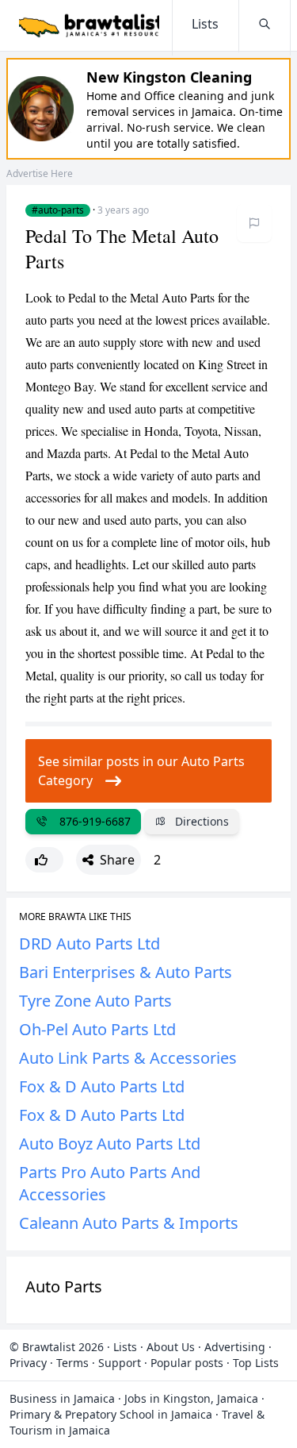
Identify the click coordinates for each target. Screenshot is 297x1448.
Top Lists (256, 1362)
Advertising (234, 1346)
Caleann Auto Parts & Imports (128, 1223)
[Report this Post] (254, 223)
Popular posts (186, 1362)
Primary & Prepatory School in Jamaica (111, 1414)
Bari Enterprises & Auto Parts (125, 972)
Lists (125, 1346)
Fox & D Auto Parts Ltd (102, 1086)
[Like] (44, 859)
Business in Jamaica (62, 1398)
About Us (171, 1346)
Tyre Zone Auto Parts (95, 1000)
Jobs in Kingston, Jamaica (191, 1398)
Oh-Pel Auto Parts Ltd (97, 1029)
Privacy (28, 1362)
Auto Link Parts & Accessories (128, 1058)
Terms (72, 1362)
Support (119, 1362)
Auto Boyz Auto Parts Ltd (109, 1143)
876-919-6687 (92, 821)
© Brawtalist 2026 (57, 1346)
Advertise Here (39, 173)
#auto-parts (58, 210)
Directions (200, 821)
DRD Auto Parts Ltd (89, 943)
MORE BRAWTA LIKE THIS (75, 917)
